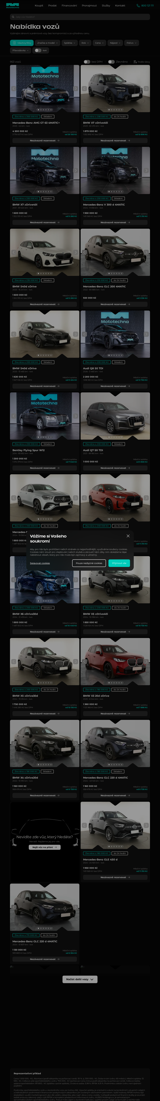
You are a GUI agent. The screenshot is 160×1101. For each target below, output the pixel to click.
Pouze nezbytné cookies (89, 563)
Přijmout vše (119, 563)
